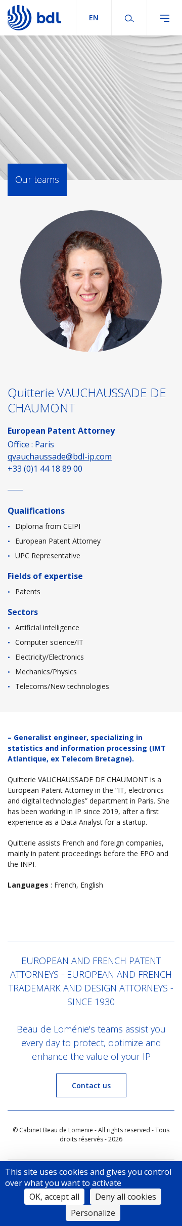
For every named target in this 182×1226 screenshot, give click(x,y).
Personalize (93, 1212)
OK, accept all (54, 1196)
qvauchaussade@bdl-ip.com (60, 456)
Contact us (91, 1085)
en (94, 17)
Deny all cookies (125, 1196)
